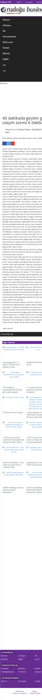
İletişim (34, 691)
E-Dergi (38, 2)
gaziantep (21, 668)
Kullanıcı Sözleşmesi (20, 693)
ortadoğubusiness (7, 672)
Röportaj (4, 659)
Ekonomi (4, 656)
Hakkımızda (20, 691)
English (20, 659)
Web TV (19, 2)
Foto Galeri (29, 2)
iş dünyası (4, 668)
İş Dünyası (22, 656)
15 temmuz (22, 672)
